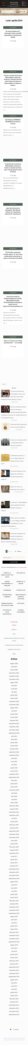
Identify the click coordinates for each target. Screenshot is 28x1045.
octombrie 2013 (14, 973)
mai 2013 (14, 989)
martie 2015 (14, 929)
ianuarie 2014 (14, 964)
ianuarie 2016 (14, 904)
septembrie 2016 (14, 878)
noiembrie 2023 (14, 727)
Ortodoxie (13, 27)
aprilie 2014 (14, 954)
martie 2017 (14, 863)
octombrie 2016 (14, 875)
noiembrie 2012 (14, 1008)
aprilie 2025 (14, 695)
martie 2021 (14, 787)
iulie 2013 (14, 983)
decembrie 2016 (14, 869)
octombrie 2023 (14, 730)
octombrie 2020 (14, 790)
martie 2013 (14, 995)
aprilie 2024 (14, 714)
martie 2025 (14, 698)
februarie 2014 (14, 961)
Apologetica (21, 573)
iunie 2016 (14, 888)
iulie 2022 (14, 758)
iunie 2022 (14, 761)
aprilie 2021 (14, 784)
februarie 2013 (14, 999)
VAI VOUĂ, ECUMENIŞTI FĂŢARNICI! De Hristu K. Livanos (13, 121)
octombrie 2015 (14, 910)
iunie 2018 (14, 840)
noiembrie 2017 (14, 853)
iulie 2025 (14, 685)
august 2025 (14, 682)
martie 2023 (14, 746)
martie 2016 (14, 897)
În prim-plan (21, 590)
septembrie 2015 (14, 913)
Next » (20, 551)
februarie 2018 (14, 847)
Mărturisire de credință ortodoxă (21, 596)
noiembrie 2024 (14, 701)
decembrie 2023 (14, 723)
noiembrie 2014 (14, 935)
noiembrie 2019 (14, 815)
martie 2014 (14, 957)
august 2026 (14, 663)
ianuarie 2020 (14, 809)
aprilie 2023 (14, 742)
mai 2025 (14, 692)
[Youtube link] (3, 3)
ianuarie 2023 (14, 749)
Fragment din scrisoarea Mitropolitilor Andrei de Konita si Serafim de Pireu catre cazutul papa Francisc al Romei (13, 168)
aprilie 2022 (14, 768)
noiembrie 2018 (14, 834)
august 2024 (14, 708)
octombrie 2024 (14, 704)
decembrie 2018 (14, 831)
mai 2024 (14, 711)
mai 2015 (14, 923)
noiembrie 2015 (14, 907)
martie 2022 (14, 771)
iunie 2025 (14, 689)
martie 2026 (14, 670)
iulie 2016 (14, 885)
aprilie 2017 (14, 859)
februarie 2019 (14, 825)
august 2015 (14, 916)
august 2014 (14, 945)
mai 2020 (14, 799)
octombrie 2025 (14, 679)
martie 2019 (14, 821)
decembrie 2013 (14, 967)
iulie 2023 (14, 736)
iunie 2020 (14, 796)
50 (15, 551)
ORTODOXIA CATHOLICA (14, 3)
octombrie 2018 (14, 837)
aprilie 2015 (14, 926)
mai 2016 (14, 891)
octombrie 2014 (14, 938)
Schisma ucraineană (21, 611)
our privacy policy (22, 567)
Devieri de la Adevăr (21, 582)
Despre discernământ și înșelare (7, 583)
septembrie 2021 (14, 777)
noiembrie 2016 (14, 872)
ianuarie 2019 (14, 828)
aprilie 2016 (14, 894)
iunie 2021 (14, 780)
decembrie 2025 (14, 673)
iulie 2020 (14, 793)
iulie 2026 (14, 666)
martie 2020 (14, 802)
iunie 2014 (14, 948)
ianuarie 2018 (14, 850)
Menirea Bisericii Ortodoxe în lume (7, 604)
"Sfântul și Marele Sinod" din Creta (7, 575)
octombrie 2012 (14, 1011)
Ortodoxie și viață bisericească (7, 612)
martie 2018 (14, 844)
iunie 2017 (14, 856)
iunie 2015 (14, 920)
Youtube (16, 1029)
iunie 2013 (14, 986)
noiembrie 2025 (14, 676)
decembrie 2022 (14, 752)
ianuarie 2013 (14, 1002)
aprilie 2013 (14, 992)
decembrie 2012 (14, 1005)
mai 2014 (14, 951)
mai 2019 (14, 818)
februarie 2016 (14, 901)
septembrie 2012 (14, 1014)
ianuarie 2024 (14, 720)
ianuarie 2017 (14, 866)
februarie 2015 (14, 932)
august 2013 (14, 980)
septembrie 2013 (14, 976)
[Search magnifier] (15, 12)
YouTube (3, 5)
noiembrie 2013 (14, 970)
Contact (14, 625)
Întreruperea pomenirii (7, 595)
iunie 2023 (14, 739)
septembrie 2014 (14, 942)
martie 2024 (14, 717)
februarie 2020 (14, 806)
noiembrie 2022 (14, 755)
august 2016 (14, 882)
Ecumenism (13, 248)
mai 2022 (14, 765)
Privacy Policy (14, 622)
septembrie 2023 (14, 733)
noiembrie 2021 (14, 774)
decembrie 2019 (14, 812)
